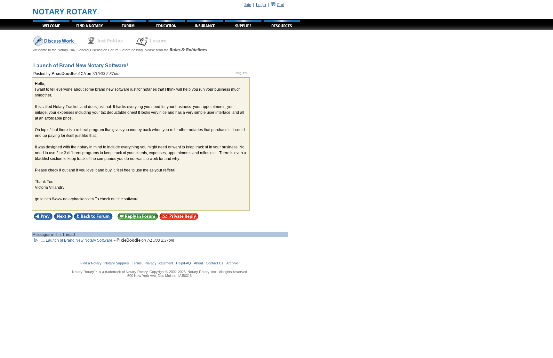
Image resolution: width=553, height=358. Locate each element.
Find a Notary (90, 263)
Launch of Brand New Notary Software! (79, 240)
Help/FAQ (183, 263)
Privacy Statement (159, 263)
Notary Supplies (116, 263)
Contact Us (214, 263)
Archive (232, 263)
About (198, 263)
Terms (137, 263)
